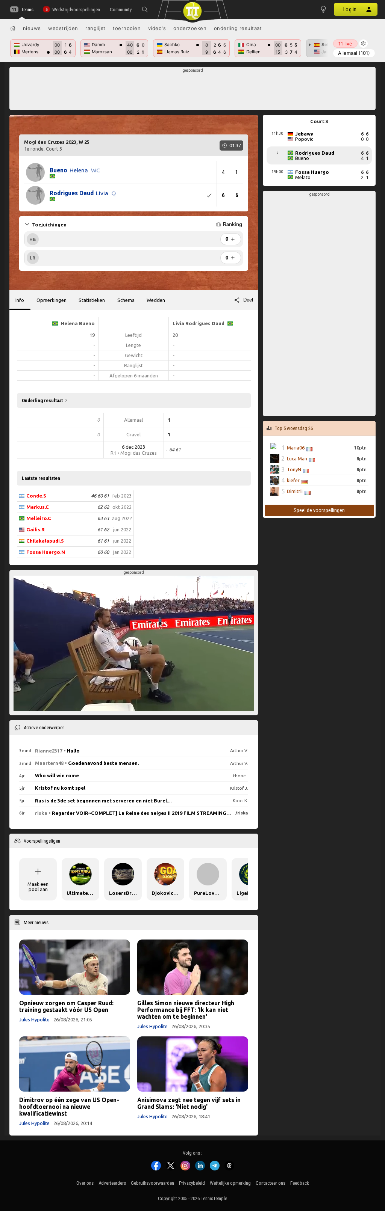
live (345, 44)
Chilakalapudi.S (45, 540)
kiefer (293, 480)
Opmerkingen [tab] (51, 300)
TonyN (294, 469)
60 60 (103, 552)
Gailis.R (35, 529)
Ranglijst (95, 28)
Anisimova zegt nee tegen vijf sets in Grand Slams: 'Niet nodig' (189, 1103)
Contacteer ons (270, 1183)
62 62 (103, 507)
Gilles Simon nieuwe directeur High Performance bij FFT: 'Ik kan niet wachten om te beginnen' (185, 1010)
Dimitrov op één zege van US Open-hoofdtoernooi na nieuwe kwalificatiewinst (69, 1106)
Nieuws (32, 28)
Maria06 (296, 447)
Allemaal (354, 53)
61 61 (103, 540)
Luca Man (297, 458)
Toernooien (127, 28)
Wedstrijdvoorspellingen (76, 9)
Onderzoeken (190, 28)
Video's (157, 28)
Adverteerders (112, 1183)
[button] (144, 9)
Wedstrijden (63, 28)
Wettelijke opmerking (230, 1183)
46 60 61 (100, 495)
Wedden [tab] (156, 300)
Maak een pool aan (38, 886)
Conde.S (36, 495)
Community (121, 9)
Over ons (85, 1183)
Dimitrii (295, 491)
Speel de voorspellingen (319, 510)
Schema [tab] (126, 300)
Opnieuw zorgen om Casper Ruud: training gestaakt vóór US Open (66, 1006)
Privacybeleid (192, 1183)
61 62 (103, 529)
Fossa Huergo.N (45, 552)
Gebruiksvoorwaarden (152, 1183)
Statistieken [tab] (92, 300)
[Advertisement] (192, 90)
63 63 (103, 518)
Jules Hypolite (34, 1019)
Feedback (299, 1183)
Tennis (27, 9)
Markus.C (37, 507)
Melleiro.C (38, 518)
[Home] (12, 28)
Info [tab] (19, 300)
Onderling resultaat (238, 28)
